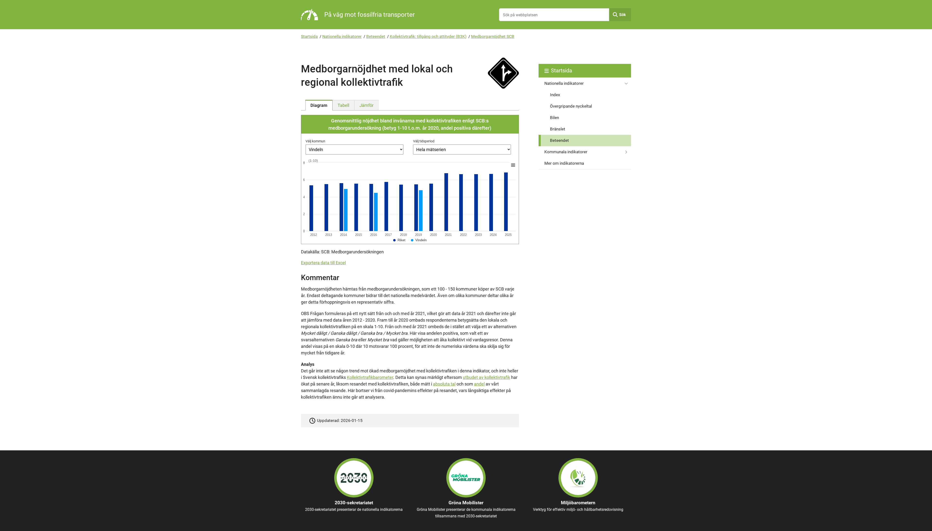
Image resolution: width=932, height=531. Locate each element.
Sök (622, 14)
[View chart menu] (513, 165)
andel (479, 383)
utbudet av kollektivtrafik (486, 377)
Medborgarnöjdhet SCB (492, 36)
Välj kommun (315, 141)
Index (555, 94)
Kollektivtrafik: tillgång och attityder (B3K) (428, 36)
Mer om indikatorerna (564, 163)
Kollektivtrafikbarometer (370, 377)
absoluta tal (444, 383)
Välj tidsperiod (423, 141)
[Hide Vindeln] (419, 240)
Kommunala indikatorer (565, 151)
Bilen (554, 117)
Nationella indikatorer (342, 36)
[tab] (319, 105)
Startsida (309, 36)
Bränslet (557, 129)
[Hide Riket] (399, 240)
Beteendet (375, 36)
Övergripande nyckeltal (571, 106)
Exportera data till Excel (323, 262)
